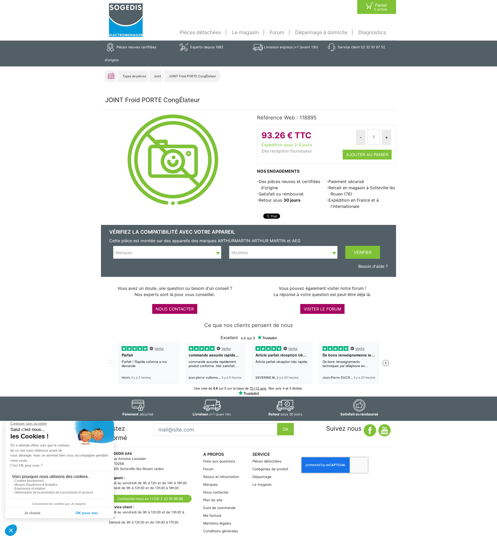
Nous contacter (216, 492)
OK (285, 429)
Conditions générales (220, 531)
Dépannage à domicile (321, 32)
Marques (210, 484)
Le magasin (245, 32)
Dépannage (262, 477)
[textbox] (167, 252)
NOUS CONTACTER (175, 309)
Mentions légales (217, 523)
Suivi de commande (219, 508)
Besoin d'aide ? (373, 266)
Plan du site (212, 500)
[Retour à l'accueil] (126, 20)
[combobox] (167, 252)
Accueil (111, 75)
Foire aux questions (219, 461)
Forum (277, 32)
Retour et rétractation (221, 477)
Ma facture (212, 515)
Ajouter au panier (367, 154)
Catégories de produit (270, 469)
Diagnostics (372, 32)
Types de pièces (134, 76)
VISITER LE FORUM (322, 309)
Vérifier (362, 252)
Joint (157, 76)
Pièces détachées (200, 32)
